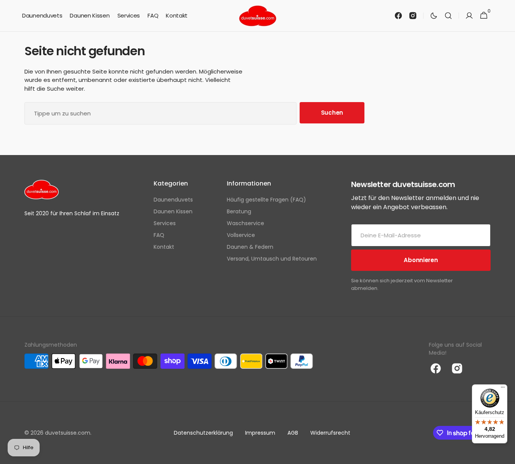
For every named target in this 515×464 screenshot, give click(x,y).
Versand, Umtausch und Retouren (272, 258)
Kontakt (164, 247)
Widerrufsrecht (330, 433)
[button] (448, 16)
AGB (292, 433)
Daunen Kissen (173, 211)
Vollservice (241, 235)
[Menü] (502, 389)
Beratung (239, 211)
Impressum (260, 433)
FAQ (159, 235)
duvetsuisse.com (67, 433)
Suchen (332, 113)
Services (165, 223)
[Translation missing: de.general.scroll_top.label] (506, 455)
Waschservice (245, 223)
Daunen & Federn (250, 247)
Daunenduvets (173, 199)
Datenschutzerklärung (203, 433)
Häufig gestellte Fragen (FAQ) (266, 199)
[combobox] (160, 113)
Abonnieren (421, 260)
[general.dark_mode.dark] (434, 15)
